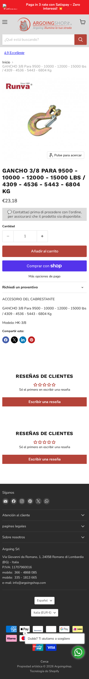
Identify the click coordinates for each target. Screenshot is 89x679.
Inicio (6, 62)
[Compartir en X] (14, 339)
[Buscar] (80, 39)
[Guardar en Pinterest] (31, 339)
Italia (42, 613)
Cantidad (8, 226)
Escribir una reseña (45, 401)
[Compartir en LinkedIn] (22, 339)
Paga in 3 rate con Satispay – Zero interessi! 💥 (53, 7)
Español (42, 600)
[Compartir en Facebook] (5, 339)
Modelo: (8, 322)
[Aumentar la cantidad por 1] (42, 236)
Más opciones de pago (44, 276)
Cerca (44, 662)
